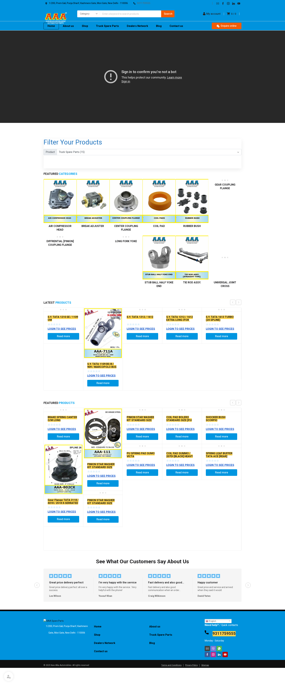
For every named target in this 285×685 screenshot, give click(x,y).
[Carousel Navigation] (235, 302)
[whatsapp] (219, 648)
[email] (217, 3)
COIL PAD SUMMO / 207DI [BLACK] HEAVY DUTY (179, 456)
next (238, 302)
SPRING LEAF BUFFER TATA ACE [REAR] (219, 454)
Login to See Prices (62, 329)
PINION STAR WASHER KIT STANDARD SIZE (101, 465)
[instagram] (228, 3)
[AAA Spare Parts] (56, 19)
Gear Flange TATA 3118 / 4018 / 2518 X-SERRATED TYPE (63, 503)
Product (50, 152)
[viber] (213, 648)
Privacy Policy (191, 665)
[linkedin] (233, 3)
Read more (63, 336)
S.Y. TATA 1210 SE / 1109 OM (63, 318)
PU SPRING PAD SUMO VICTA (141, 454)
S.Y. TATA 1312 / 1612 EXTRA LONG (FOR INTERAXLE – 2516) (179, 320)
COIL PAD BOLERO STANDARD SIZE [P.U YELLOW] (179, 420)
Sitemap (205, 665)
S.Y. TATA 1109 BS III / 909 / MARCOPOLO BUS (101, 365)
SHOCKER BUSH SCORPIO (215, 418)
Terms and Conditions (171, 665)
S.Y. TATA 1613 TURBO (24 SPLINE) (220, 318)
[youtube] (238, 3)
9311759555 (224, 633)
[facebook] (223, 3)
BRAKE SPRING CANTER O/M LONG (62, 418)
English (212, 621)
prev (232, 302)
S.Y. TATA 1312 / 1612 (140, 317)
